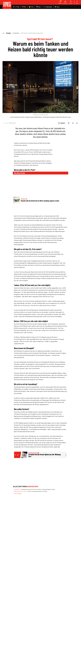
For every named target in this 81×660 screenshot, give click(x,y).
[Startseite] (3, 33)
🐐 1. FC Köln (16, 7)
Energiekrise (16, 33)
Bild (60, 288)
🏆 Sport (38, 7)
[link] (7, 4)
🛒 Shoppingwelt (47, 7)
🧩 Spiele (57, 7)
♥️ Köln (24, 7)
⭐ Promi (31, 7)
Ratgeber (8, 33)
